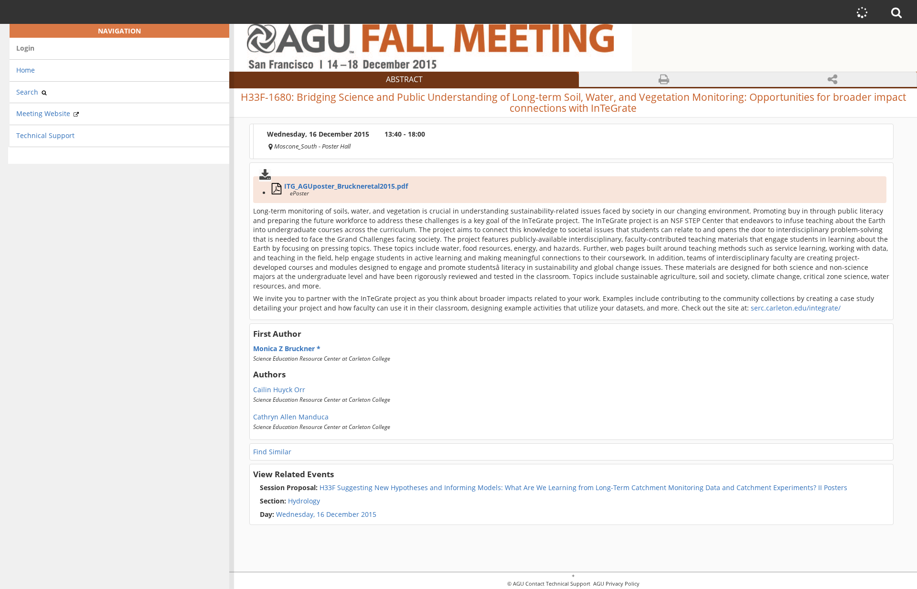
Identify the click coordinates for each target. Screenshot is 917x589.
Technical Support (45, 135)
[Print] (664, 79)
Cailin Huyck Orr (279, 389)
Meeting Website (44, 113)
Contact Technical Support (557, 584)
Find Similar (272, 451)
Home (25, 70)
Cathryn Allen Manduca (291, 416)
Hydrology (290, 501)
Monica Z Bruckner (285, 348)
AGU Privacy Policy (616, 584)
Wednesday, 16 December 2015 (326, 514)
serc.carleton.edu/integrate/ (796, 307)
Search (28, 91)
